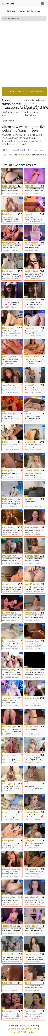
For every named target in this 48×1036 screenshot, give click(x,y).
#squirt (16, 150)
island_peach (31, 926)
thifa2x (28, 783)
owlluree (29, 328)
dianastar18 (30, 299)
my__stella (30, 1011)
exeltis (28, 413)
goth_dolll (7, 954)
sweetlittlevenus (32, 356)
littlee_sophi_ (9, 243)
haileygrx (29, 840)
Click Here (7, 155)
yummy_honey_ (9, 356)
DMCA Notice (21, 1032)
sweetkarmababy (9, 385)
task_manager (9, 413)
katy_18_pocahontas (32, 584)
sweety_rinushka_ (9, 470)
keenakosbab (32, 897)
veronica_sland (32, 641)
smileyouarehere (32, 698)
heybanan (7, 983)
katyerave (7, 1011)
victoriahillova (9, 926)
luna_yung (30, 613)
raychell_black (9, 869)
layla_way (7, 499)
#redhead (24, 150)
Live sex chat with (24, 91)
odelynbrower (32, 243)
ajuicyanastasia (32, 527)
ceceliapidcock (32, 812)
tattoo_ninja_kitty (9, 670)
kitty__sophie (8, 641)
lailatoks (6, 214)
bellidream (7, 271)
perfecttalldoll (9, 755)
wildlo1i (5, 299)
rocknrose (7, 527)
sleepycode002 (9, 186)
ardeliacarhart (9, 897)
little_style (7, 328)
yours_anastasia (32, 670)
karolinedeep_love (9, 613)
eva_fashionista (9, 556)
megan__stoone (32, 954)
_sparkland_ (8, 698)
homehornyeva (9, 726)
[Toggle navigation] (42, 3)
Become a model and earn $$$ (23, 1029)
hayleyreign (31, 755)
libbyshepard (31, 869)
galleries (23, 155)
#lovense (34, 150)
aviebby (29, 499)
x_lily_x (6, 812)
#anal (9, 150)
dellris (28, 983)
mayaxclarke (31, 726)
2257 (31, 1032)
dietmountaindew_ (32, 556)
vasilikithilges (31, 271)
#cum (41, 150)
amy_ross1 (30, 442)
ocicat (5, 584)
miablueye (30, 186)
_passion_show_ (32, 470)
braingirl (29, 214)
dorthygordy (8, 783)
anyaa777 (30, 385)
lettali (5, 442)
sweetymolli (8, 840)
